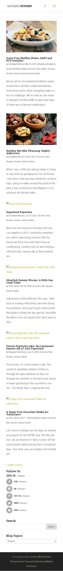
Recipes (51, 69)
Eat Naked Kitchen (16, 64)
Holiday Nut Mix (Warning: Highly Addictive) (28, 152)
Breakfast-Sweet (20, 69)
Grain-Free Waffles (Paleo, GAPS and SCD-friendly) (29, 59)
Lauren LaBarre (37, 557)
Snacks (9, 73)
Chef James (14, 286)
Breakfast (42, 64)
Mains (44, 69)
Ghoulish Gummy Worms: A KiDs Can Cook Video (29, 281)
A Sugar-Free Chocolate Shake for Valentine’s (27, 413)
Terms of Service (24, 561)
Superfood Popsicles (19, 212)
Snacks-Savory (20, 73)
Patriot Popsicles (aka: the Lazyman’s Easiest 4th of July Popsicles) (30, 347)
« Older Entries (14, 465)
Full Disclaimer (39, 561)
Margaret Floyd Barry (17, 352)
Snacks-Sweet (33, 73)
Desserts (32, 69)
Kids (39, 69)
